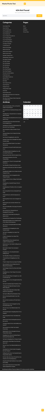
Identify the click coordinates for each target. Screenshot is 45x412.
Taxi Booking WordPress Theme (8, 369)
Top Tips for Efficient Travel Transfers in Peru (11, 293)
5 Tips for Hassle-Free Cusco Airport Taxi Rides (12, 261)
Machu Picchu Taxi (9, 4)
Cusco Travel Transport (7, 39)
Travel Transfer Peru (7, 92)
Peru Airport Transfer (7, 59)
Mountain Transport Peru (8, 55)
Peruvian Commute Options (8, 73)
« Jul (24, 121)
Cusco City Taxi (6, 28)
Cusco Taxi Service (6, 33)
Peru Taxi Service (6, 65)
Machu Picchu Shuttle (7, 47)
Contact (24, 28)
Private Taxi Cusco (6, 75)
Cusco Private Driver (7, 29)
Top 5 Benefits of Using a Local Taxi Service (11, 255)
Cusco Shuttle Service (7, 31)
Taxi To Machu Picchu (7, 82)
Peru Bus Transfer (6, 61)
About (24, 26)
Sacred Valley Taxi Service (8, 76)
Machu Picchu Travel (7, 53)
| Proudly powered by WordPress (27, 369)
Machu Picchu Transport (7, 51)
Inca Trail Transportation (7, 41)
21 (35, 113)
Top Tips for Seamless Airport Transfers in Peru (12, 283)
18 (27, 113)
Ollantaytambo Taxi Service (8, 57)
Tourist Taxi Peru (6, 84)
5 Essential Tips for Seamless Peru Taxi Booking (12, 218)
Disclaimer (25, 29)
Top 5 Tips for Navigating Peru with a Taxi (11, 137)
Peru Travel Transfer (7, 69)
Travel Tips (5, 90)
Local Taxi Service (6, 45)
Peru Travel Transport (7, 71)
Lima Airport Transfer (7, 43)
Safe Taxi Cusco (6, 78)
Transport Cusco (6, 86)
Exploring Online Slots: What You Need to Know (12, 155)
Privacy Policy (26, 31)
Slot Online (5, 80)
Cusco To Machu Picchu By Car (9, 35)
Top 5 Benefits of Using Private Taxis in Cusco (11, 165)
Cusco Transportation (7, 37)
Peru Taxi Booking (6, 63)
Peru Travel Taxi (6, 67)
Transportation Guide (7, 88)
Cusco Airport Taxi (6, 26)
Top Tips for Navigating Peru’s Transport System (12, 339)
